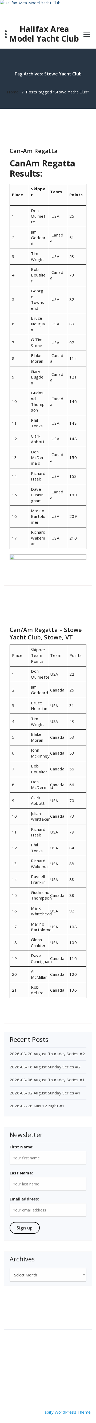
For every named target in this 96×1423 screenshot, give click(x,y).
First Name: (21, 1146)
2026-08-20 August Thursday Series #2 (47, 1053)
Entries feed (18, 1343)
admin (17, 131)
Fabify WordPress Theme (66, 1412)
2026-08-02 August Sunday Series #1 (45, 1093)
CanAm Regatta (61, 605)
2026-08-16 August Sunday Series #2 (45, 1066)
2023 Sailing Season (48, 600)
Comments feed (22, 1352)
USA (68, 615)
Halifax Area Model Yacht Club (44, 33)
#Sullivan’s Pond (23, 605)
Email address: (24, 1199)
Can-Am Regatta (34, 151)
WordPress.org (21, 1361)
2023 (43, 605)
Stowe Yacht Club (30, 136)
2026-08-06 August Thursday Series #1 (47, 1079)
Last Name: (21, 1172)
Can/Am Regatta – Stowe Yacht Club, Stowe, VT (46, 633)
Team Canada (58, 136)
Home (13, 91)
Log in (12, 1334)
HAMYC (67, 610)
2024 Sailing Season (48, 131)
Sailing (27, 615)
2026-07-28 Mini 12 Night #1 (37, 1105)
